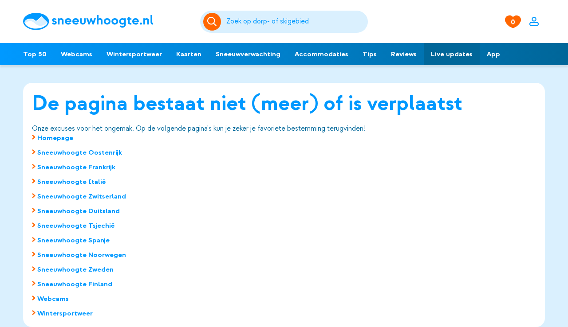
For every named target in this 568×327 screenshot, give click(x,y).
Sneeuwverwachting (248, 54)
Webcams (76, 54)
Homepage (55, 137)
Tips (370, 54)
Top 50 (35, 54)
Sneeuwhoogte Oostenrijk (79, 152)
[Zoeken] (295, 21)
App (493, 54)
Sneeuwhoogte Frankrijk (76, 167)
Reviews (404, 54)
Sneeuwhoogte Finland (74, 284)
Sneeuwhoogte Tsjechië (76, 225)
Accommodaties (321, 54)
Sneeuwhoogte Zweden (75, 269)
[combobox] (295, 21)
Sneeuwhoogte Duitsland (78, 210)
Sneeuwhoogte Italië (71, 181)
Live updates (452, 54)
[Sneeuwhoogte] (107, 21)
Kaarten (188, 54)
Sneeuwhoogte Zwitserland (81, 196)
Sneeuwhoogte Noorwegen (81, 254)
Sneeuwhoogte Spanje (73, 240)
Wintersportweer (134, 54)
